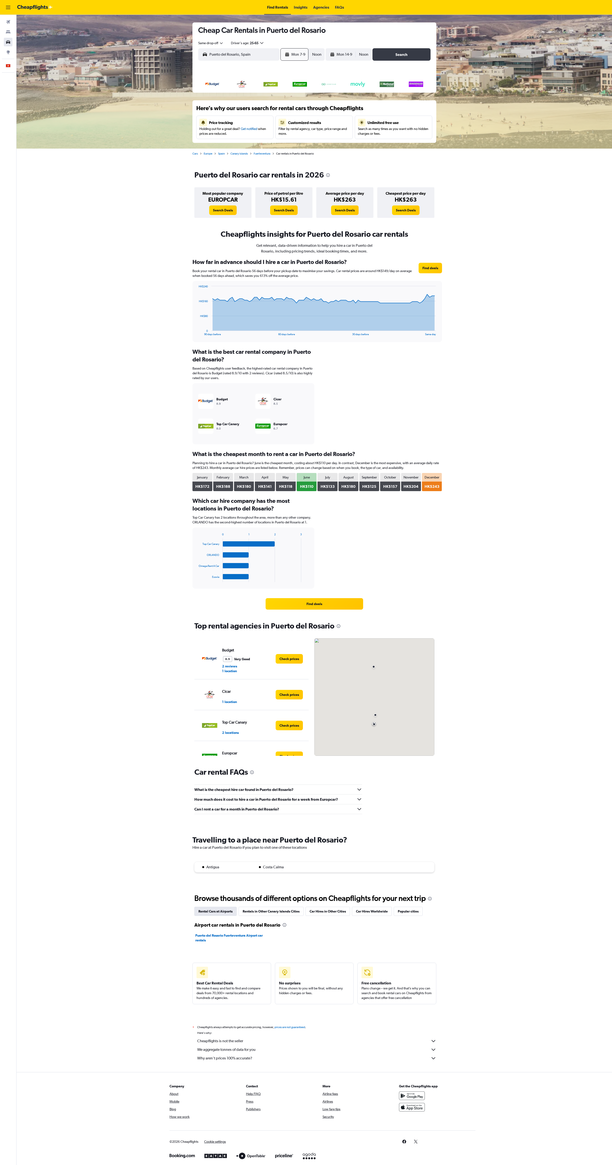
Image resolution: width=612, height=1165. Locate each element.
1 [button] (252, 99)
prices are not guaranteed (289, 1027)
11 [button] (286, 110)
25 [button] (286, 133)
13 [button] (229, 122)
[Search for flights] (8, 22)
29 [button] (252, 145)
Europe (208, 153)
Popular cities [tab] (408, 911)
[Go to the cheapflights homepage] (35, 7)
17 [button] (275, 122)
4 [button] (286, 99)
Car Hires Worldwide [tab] (372, 911)
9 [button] (263, 110)
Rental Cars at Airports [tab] (215, 911)
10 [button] (275, 110)
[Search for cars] (8, 42)
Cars (195, 153)
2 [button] (263, 99)
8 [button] (252, 110)
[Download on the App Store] (412, 1107)
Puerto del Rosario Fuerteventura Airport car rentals (229, 938)
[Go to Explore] (8, 52)
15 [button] (252, 122)
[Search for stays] (8, 32)
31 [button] (383, 145)
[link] (223, 210)
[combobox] (211, 43)
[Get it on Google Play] (412, 1095)
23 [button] (263, 133)
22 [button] (252, 133)
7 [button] (241, 110)
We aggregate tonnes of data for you (226, 1049)
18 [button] (287, 122)
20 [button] (229, 133)
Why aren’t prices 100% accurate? (224, 1058)
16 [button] (264, 122)
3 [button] (275, 99)
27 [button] (229, 145)
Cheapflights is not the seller (220, 1041)
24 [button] (275, 133)
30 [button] (263, 145)
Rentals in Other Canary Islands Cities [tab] (271, 911)
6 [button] (229, 110)
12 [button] (298, 110)
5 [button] (298, 99)
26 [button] (298, 133)
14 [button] (241, 122)
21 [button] (241, 133)
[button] (8, 7)
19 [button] (298, 122)
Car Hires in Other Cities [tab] (328, 911)
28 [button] (240, 145)
